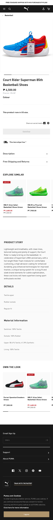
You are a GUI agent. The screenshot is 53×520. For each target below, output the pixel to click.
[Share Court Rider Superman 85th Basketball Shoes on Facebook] (44, 123)
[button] (5, 8)
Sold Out (26, 131)
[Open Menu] (5, 8)
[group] (14, 194)
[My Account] (43, 9)
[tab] (7, 74)
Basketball (9, 15)
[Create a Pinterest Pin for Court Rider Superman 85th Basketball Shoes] (48, 123)
